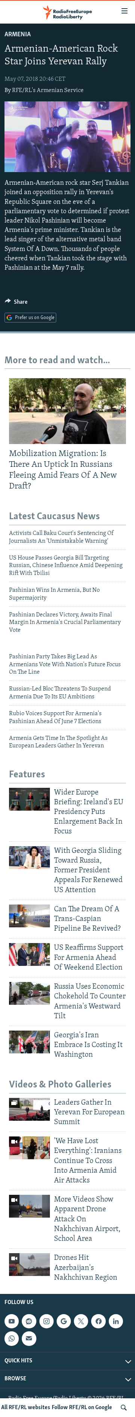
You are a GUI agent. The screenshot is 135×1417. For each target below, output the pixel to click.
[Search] (123, 1407)
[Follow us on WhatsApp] (11, 1338)
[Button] (16, 304)
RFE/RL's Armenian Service (48, 91)
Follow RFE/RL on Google (82, 1408)
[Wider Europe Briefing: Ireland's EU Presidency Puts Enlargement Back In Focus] (29, 799)
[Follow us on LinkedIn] (116, 1321)
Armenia (17, 34)
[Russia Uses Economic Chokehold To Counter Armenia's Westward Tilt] (29, 993)
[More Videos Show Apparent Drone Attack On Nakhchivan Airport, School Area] (29, 1206)
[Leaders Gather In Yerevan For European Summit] (29, 1109)
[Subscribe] (29, 1338)
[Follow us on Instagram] (46, 1321)
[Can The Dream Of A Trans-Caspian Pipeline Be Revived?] (29, 916)
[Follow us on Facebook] (98, 1321)
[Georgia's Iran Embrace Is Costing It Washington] (29, 1042)
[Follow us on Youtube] (11, 1321)
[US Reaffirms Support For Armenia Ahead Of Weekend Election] (29, 954)
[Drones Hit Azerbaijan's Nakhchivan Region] (29, 1264)
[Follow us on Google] (64, 1321)
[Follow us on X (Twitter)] (81, 1321)
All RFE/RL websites (25, 1408)
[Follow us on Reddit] (29, 1321)
